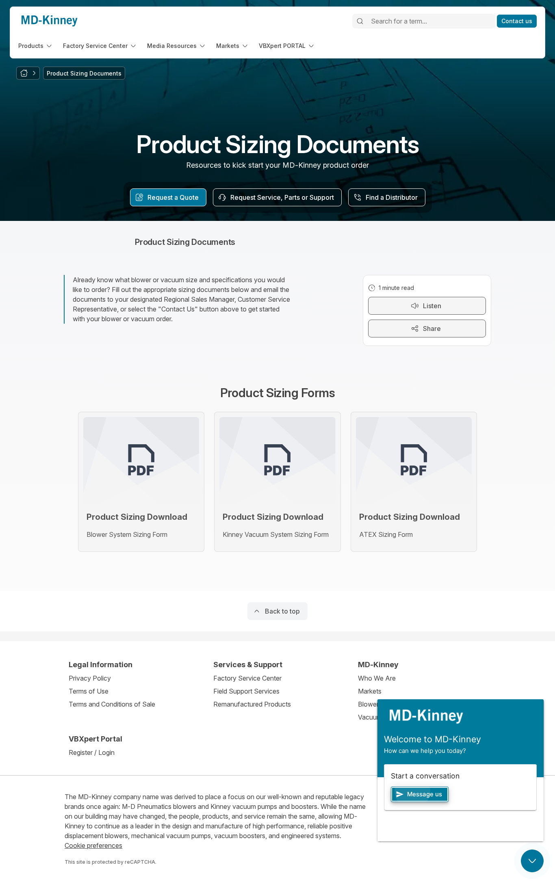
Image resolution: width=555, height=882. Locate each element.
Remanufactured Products (252, 704)
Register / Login (92, 752)
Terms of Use (88, 691)
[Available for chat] (532, 861)
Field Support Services (246, 691)
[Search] (360, 21)
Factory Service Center (247, 678)
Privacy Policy (90, 678)
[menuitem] (35, 45)
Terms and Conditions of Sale (112, 704)
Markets (370, 691)
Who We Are (377, 678)
